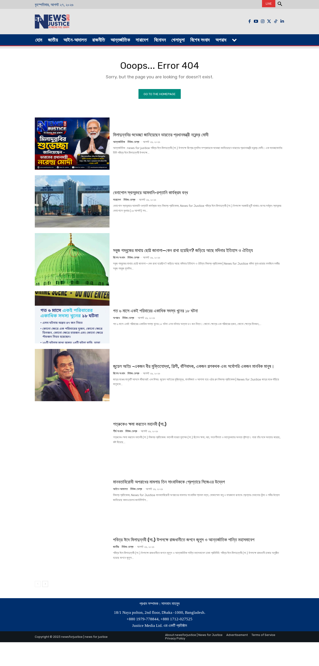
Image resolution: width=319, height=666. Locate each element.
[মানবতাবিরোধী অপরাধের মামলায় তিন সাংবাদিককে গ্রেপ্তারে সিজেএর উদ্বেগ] (72, 491)
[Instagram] (262, 21)
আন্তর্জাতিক (119, 141)
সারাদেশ (117, 199)
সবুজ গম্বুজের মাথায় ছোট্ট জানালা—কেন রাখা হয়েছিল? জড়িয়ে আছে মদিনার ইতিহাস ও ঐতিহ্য (183, 250)
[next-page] (45, 584)
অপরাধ (116, 317)
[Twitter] (269, 21)
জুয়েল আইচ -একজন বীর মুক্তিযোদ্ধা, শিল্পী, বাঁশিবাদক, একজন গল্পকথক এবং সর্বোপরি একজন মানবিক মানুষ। (193, 366)
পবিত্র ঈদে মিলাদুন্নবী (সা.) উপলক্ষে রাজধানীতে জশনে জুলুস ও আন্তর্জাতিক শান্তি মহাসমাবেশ (183, 539)
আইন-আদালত (120, 488)
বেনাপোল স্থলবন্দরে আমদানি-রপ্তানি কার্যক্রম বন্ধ (150, 192)
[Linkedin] (282, 21)
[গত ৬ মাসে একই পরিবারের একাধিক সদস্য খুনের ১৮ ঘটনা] (72, 317)
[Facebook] (249, 21)
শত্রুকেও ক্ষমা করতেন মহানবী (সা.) (140, 424)
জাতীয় (116, 546)
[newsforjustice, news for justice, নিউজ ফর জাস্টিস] (66, 22)
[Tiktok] (275, 21)
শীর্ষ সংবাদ (118, 431)
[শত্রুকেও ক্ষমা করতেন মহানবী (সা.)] (72, 433)
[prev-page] (38, 584)
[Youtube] (256, 21)
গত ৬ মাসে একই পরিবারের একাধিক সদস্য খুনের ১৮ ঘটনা (155, 311)
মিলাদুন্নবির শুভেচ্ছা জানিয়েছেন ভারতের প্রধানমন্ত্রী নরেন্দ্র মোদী (161, 135)
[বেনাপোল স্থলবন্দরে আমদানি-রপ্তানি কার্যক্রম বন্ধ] (72, 201)
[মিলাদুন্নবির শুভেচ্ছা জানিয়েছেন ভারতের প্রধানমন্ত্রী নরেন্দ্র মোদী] (72, 143)
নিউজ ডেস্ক (133, 142)
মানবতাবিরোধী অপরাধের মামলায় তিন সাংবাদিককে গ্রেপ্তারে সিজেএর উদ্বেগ (169, 482)
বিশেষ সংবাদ (119, 257)
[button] (279, 4)
